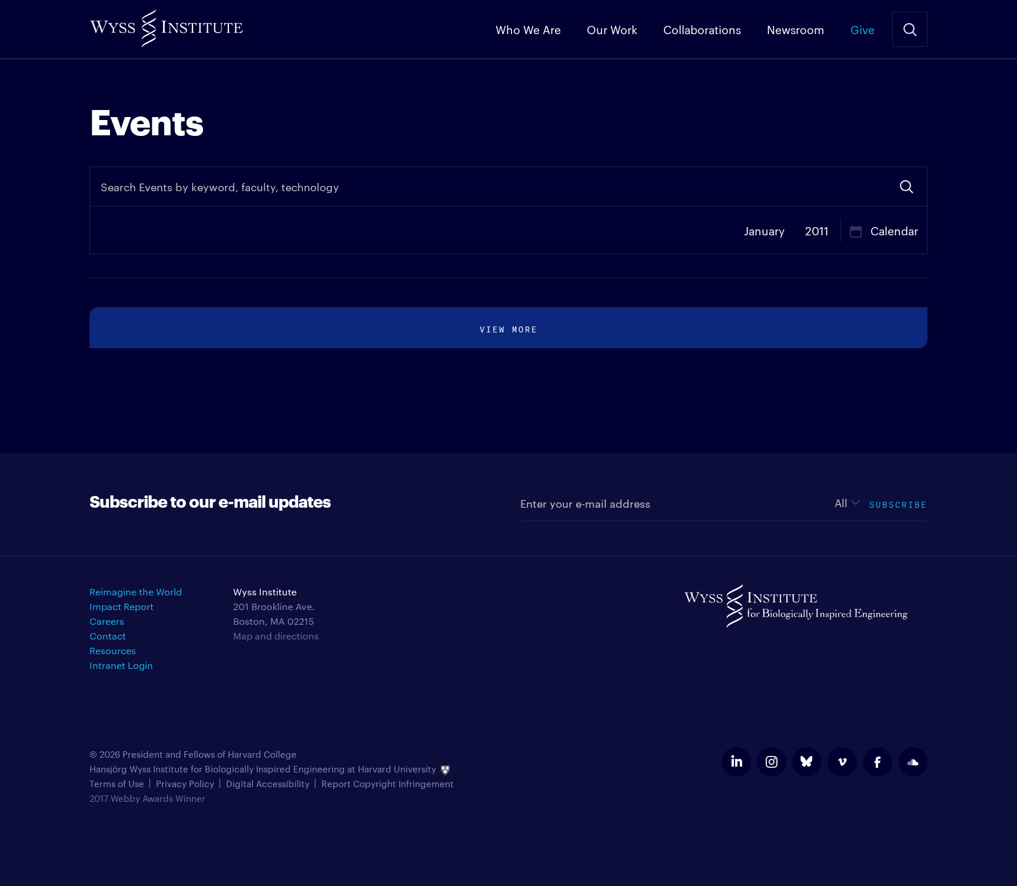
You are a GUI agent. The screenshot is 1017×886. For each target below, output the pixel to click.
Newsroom (796, 28)
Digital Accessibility (268, 783)
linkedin (736, 762)
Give (862, 28)
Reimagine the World (135, 591)
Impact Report (121, 606)
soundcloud (913, 762)
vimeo (842, 762)
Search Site (910, 29)
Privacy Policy (185, 783)
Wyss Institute (166, 24)
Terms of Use (116, 783)
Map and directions (276, 635)
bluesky (807, 762)
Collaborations (702, 28)
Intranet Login (121, 665)
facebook (877, 762)
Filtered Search (906, 186)
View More (509, 328)
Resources (112, 650)
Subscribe (898, 503)
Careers (106, 621)
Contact (107, 635)
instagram (771, 762)
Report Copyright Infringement (387, 783)
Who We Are (528, 28)
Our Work (612, 28)
